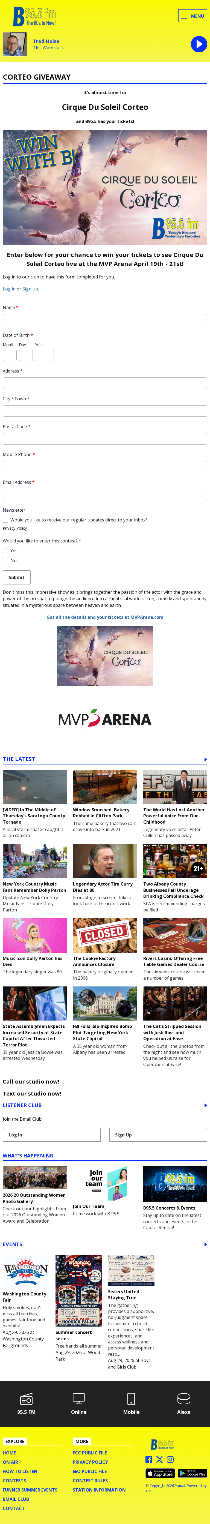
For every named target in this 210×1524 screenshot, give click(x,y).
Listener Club (22, 1105)
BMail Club (16, 1499)
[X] (159, 1461)
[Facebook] (148, 1461)
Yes (14, 551)
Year (39, 344)
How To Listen (20, 1471)
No (13, 560)
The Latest (19, 759)
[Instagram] (170, 1461)
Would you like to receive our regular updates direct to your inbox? (78, 520)
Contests (14, 1481)
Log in (9, 289)
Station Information (99, 1490)
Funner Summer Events (30, 1490)
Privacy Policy (15, 528)
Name (11, 307)
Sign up (30, 289)
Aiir (148, 1491)
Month (8, 344)
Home (9, 1453)
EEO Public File (90, 1471)
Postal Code (17, 427)
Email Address (19, 482)
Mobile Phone (19, 454)
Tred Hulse (46, 41)
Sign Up (123, 1135)
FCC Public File (90, 1453)
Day (22, 344)
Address (13, 371)
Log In (15, 1135)
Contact (14, 1508)
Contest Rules (90, 1481)
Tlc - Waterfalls (48, 48)
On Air (10, 1462)
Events (12, 1244)
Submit (17, 577)
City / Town (16, 399)
